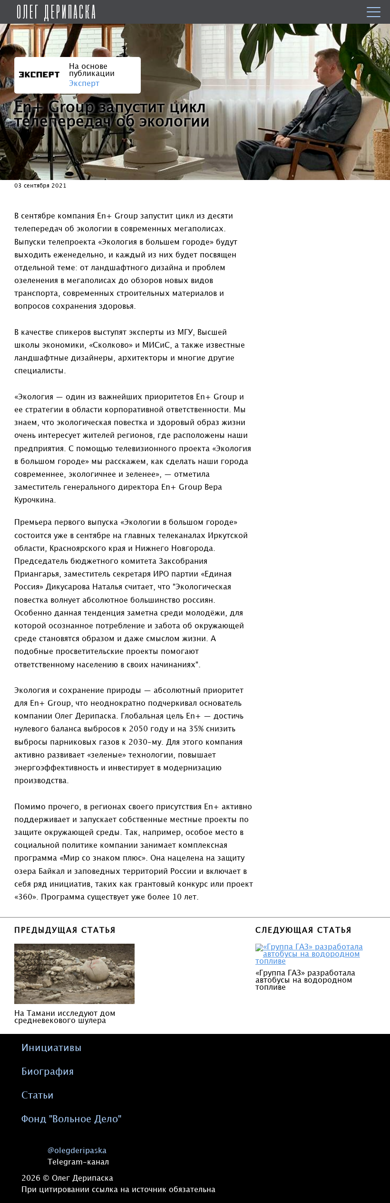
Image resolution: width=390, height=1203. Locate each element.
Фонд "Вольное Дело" (71, 1119)
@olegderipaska (77, 1151)
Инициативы (51, 1048)
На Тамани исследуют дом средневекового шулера (65, 1017)
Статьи (37, 1095)
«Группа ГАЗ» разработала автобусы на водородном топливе (305, 980)
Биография (47, 1072)
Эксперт (84, 83)
